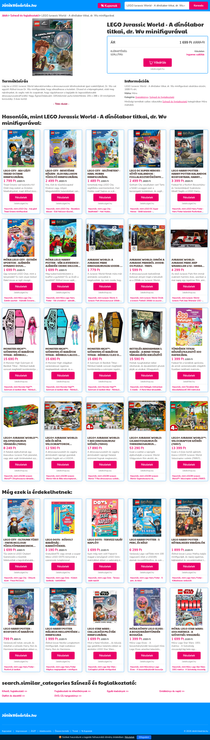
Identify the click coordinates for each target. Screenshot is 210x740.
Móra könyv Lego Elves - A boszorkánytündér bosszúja (146, 632)
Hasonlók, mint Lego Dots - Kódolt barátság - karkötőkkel (61, 579)
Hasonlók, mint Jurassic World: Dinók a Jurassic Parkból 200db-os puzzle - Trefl (146, 301)
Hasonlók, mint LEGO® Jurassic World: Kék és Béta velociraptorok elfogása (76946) (61, 479)
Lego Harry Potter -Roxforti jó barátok (18, 630)
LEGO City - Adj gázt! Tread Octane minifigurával (17, 174)
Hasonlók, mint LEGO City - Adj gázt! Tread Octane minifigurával (20, 210)
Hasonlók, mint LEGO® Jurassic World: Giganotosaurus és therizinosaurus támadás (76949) (144, 479)
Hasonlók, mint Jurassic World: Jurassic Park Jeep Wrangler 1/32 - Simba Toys (187, 301)
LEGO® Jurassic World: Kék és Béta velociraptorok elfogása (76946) (61, 442)
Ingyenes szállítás (195, 54)
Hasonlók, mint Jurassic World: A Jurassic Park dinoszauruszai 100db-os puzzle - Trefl (104, 301)
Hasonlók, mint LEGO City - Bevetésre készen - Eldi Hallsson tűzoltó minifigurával (63, 211)
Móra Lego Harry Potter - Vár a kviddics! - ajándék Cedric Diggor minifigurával (62, 264)
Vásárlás (160, 62)
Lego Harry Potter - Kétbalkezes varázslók (188, 541)
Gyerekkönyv (141, 97)
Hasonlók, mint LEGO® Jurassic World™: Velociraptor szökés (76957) (188, 477)
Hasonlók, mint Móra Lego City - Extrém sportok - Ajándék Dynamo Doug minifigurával (19, 301)
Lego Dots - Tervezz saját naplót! (105, 541)
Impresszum (21, 731)
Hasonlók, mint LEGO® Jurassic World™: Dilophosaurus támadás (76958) (18, 479)
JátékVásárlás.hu (19, 5)
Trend (75, 731)
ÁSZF (33, 731)
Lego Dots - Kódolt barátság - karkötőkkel (59, 543)
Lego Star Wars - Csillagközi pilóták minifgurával (101, 632)
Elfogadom (144, 737)
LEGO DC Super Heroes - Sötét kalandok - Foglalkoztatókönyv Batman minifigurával (145, 175)
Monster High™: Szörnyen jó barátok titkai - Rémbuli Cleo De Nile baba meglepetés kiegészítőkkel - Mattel (104, 355)
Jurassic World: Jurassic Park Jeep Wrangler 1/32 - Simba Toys (186, 264)
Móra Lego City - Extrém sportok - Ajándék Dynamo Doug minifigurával (20, 264)
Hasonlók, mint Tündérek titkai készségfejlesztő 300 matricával (186, 388)
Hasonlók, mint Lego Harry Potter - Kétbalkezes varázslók (187, 579)
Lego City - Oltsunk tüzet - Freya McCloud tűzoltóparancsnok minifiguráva (21, 544)
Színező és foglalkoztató (161, 97)
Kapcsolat (6, 731)
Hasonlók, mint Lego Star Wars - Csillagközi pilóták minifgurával (102, 668)
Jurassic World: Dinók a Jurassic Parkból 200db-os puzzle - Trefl (147, 263)
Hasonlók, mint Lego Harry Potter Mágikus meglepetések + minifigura (61, 668)
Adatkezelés (45, 731)
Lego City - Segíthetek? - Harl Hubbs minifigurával (103, 174)
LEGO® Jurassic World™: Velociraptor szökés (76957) (188, 441)
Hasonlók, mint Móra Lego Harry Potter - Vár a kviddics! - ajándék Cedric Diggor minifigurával (60, 301)
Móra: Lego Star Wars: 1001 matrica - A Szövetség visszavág (187, 632)
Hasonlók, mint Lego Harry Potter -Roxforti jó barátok (19, 668)
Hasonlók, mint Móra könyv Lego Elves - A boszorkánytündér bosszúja (146, 668)
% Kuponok (86, 731)
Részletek (21, 197)
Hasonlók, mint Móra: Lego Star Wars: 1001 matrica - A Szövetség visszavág (188, 668)
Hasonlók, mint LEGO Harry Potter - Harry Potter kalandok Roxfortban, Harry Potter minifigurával (188, 211)
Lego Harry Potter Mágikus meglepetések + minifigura (62, 632)
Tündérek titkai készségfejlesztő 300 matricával (186, 352)
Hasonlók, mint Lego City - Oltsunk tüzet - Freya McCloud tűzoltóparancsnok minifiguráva (19, 580)
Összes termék (62, 731)
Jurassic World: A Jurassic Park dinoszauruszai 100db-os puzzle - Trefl (103, 264)
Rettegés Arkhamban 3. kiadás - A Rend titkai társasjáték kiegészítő (145, 352)
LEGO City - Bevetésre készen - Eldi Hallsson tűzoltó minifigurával (61, 174)
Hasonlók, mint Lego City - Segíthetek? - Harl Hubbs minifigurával (100, 211)
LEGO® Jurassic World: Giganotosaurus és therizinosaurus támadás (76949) (145, 442)
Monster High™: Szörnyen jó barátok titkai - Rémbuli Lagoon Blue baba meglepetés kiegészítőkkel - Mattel (62, 355)
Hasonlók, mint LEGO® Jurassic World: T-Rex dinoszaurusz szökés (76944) (103, 479)
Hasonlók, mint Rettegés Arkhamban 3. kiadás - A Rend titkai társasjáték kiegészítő (146, 390)
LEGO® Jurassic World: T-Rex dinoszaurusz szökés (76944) (103, 441)
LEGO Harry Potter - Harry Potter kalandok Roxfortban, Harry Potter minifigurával (188, 175)
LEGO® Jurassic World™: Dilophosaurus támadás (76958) (20, 441)
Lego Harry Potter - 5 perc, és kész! (144, 541)
